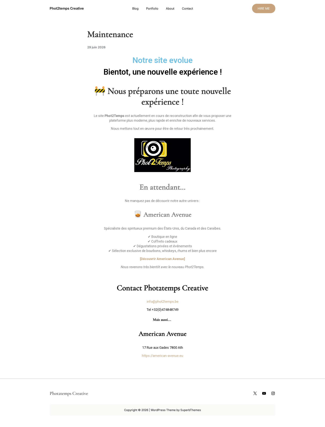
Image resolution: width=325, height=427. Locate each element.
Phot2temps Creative (67, 8)
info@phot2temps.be (162, 301)
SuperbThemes (190, 410)
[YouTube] (264, 393)
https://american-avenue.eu (162, 356)
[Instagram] (273, 393)
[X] (255, 393)
